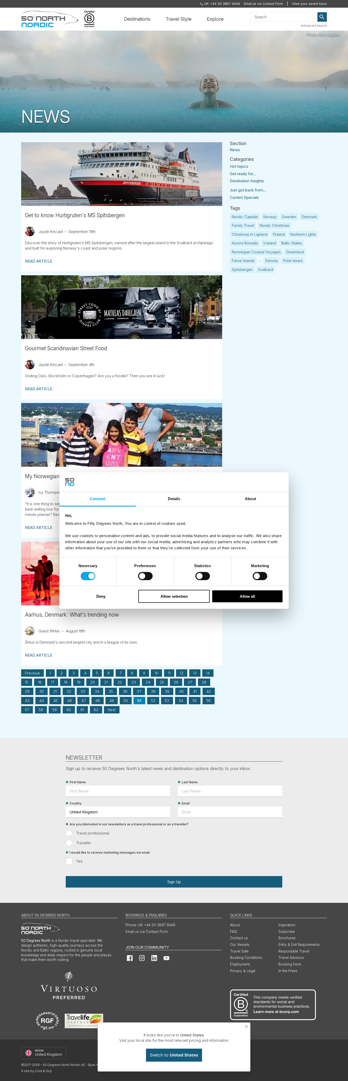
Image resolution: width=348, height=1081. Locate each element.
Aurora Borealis (245, 243)
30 (41, 691)
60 (68, 709)
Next (112, 709)
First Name (78, 782)
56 (208, 700)
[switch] (145, 576)
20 (92, 682)
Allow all (247, 596)
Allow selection (174, 596)
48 (97, 700)
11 (169, 673)
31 (55, 691)
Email (186, 803)
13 (195, 673)
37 (139, 691)
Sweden (289, 216)
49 (111, 700)
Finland (279, 234)
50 (126, 700)
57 (27, 709)
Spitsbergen (242, 269)
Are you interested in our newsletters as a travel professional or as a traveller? (129, 824)
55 (195, 700)
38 (153, 691)
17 (52, 682)
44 (41, 700)
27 (190, 682)
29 (27, 691)
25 (162, 682)
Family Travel (243, 225)
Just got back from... (248, 190)
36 (125, 691)
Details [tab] (174, 499)
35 (111, 691)
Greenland (295, 252)
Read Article (38, 261)
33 (83, 691)
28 (204, 682)
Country (76, 803)
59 (54, 709)
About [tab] (250, 499)
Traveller (83, 842)
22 (119, 682)
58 (41, 709)
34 (97, 691)
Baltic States (291, 243)
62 (96, 709)
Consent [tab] (97, 499)
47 (83, 700)
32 (68, 691)
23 (133, 682)
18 (66, 682)
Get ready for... (243, 173)
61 (82, 709)
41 (195, 691)
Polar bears (293, 260)
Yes (79, 861)
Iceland (269, 243)
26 (176, 682)
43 (27, 700)
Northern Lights (303, 234)
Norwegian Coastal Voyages (256, 252)
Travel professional (92, 833)
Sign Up (174, 881)
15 (26, 682)
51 (139, 700)
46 (69, 700)
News (235, 149)
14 (208, 673)
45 (55, 700)
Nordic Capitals (245, 216)
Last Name (190, 782)
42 (208, 691)
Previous (32, 673)
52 (153, 700)
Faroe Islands (243, 260)
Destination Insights (247, 180)
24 (148, 682)
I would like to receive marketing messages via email (110, 852)
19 (79, 682)
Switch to (174, 1055)
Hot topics (239, 166)
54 (181, 700)
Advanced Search (314, 26)
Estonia (271, 260)
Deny (100, 596)
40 (181, 691)
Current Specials (244, 197)
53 (167, 700)
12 (181, 673)
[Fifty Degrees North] (49, 19)
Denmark (309, 216)
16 (40, 682)
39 (167, 691)
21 (106, 682)
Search (322, 17)
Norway (270, 216)
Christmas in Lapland (249, 234)
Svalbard (265, 269)
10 (156, 673)
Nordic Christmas (274, 225)
